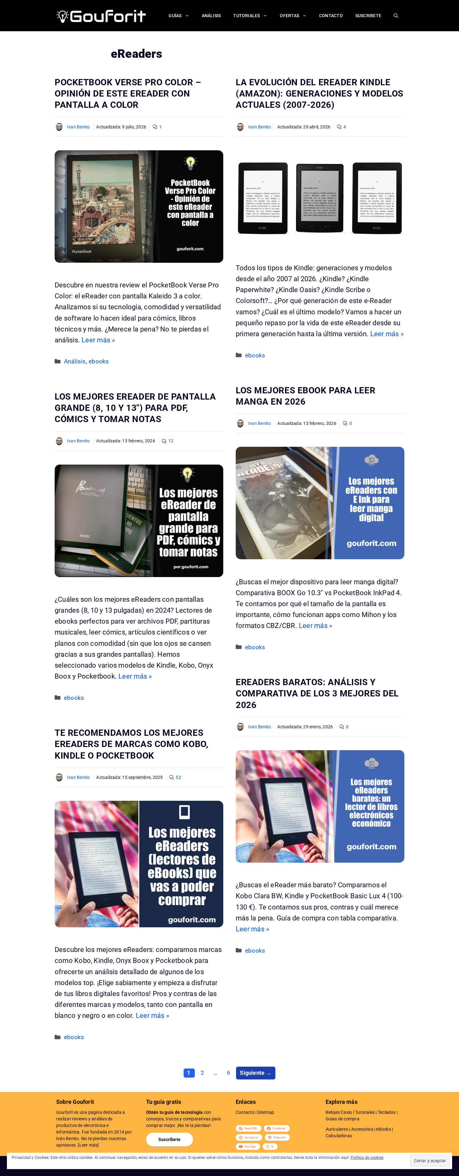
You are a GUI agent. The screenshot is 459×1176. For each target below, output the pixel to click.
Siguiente (255, 1072)
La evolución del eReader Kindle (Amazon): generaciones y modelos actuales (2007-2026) (319, 93)
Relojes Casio (339, 1112)
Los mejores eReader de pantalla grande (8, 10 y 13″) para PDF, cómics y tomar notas (135, 408)
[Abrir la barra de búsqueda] (395, 15)
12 (170, 440)
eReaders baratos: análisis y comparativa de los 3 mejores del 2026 (317, 693)
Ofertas (289, 15)
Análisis (211, 15)
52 (178, 777)
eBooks (383, 1129)
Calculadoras (339, 1135)
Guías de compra (342, 1118)
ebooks (99, 361)
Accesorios (362, 1129)
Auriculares (337, 1129)
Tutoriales (246, 15)
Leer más (88, 1145)
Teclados (387, 1112)
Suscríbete (169, 1139)
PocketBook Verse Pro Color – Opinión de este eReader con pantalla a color (128, 93)
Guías (175, 15)
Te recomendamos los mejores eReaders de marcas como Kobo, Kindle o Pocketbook (131, 744)
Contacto (331, 15)
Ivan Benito (78, 126)
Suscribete (368, 15)
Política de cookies (367, 1157)
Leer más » (98, 340)
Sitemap (265, 1112)
